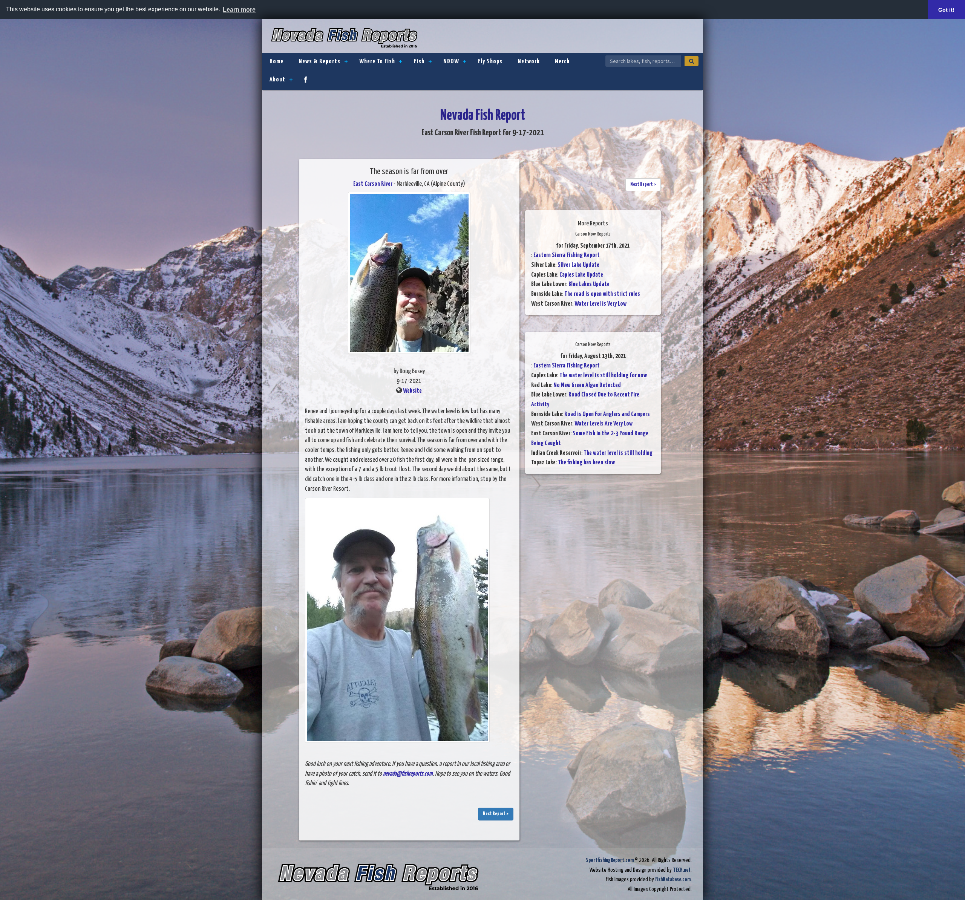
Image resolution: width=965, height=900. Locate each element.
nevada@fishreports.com (408, 774)
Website (412, 391)
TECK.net (682, 870)
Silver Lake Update (578, 265)
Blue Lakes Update (589, 284)
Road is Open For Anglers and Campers (607, 414)
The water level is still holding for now (603, 375)
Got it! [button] (946, 10)
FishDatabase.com (673, 879)
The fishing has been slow (586, 462)
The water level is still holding (618, 453)
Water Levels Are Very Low (603, 424)
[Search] (691, 61)
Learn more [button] (239, 9)
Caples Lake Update (581, 275)
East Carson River (372, 184)
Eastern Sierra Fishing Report (566, 255)
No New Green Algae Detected (587, 385)
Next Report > (496, 813)
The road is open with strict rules (602, 294)
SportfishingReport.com (610, 860)
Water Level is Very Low (600, 304)
